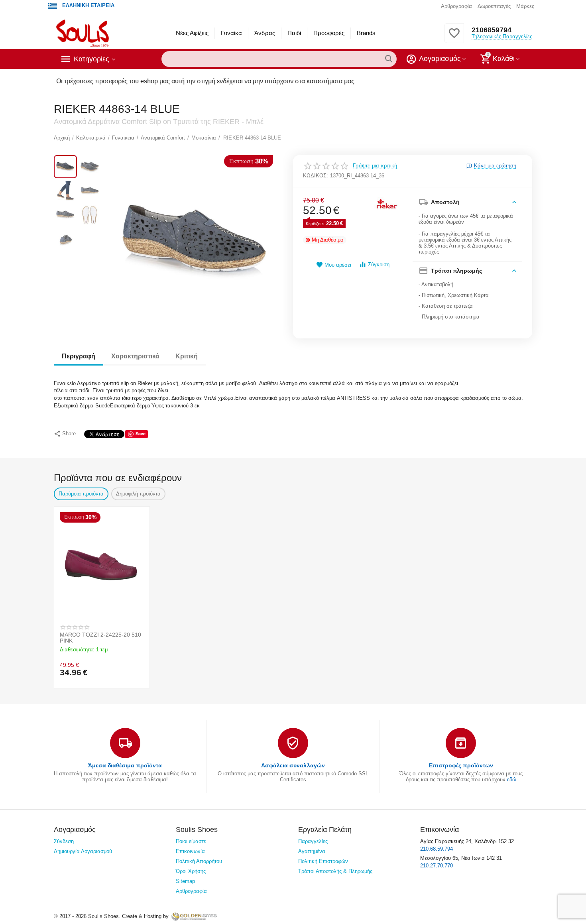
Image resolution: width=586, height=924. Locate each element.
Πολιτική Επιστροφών (323, 861)
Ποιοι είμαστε (191, 841)
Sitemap (185, 881)
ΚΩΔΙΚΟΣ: (315, 176)
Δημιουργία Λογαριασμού (83, 851)
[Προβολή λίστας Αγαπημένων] (454, 38)
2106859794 (491, 30)
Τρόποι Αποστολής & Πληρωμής (335, 871)
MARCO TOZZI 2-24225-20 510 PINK (100, 638)
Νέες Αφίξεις (192, 32)
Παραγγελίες (313, 841)
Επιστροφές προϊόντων (461, 765)
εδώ (511, 779)
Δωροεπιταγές (494, 6)
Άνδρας (264, 32)
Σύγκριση (378, 264)
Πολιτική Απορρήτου (199, 861)
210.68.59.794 (436, 849)
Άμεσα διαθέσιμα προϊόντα (125, 765)
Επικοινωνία (190, 851)
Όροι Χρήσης (191, 871)
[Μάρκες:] (387, 204)
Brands (366, 32)
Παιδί (294, 32)
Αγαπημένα (311, 851)
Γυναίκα (231, 32)
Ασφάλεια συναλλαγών (292, 765)
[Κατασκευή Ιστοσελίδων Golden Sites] (194, 916)
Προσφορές (328, 32)
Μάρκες (525, 6)
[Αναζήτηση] (389, 59)
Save (141, 433)
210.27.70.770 (436, 866)
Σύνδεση (64, 841)
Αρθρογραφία (456, 6)
